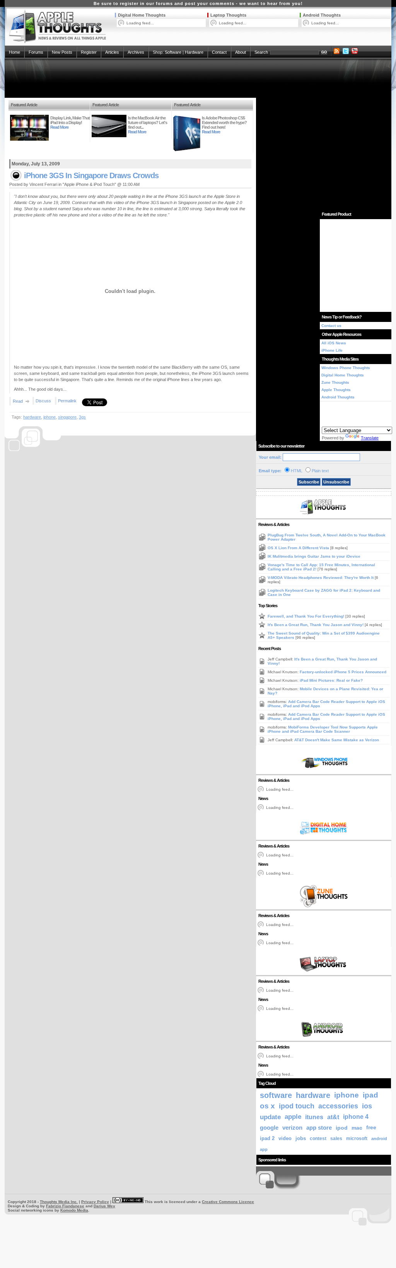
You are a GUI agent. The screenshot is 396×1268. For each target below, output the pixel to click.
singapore (67, 417)
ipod (342, 1128)
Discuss (43, 400)
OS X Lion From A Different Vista (299, 548)
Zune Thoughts (335, 382)
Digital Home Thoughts (142, 15)
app (264, 1149)
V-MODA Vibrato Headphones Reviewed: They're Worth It (321, 577)
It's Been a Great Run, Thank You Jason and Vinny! (316, 625)
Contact (219, 52)
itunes (314, 1116)
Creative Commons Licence (228, 1202)
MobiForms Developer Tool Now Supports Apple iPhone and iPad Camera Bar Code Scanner (323, 729)
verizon (292, 1127)
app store (319, 1128)
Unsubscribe (336, 482)
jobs (300, 1138)
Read (18, 401)
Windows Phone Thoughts (345, 368)
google (269, 1127)
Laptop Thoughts (228, 15)
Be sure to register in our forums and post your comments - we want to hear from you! (198, 3)
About (240, 52)
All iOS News (333, 343)
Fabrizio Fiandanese (65, 1206)
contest (318, 1138)
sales (336, 1138)
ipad (370, 1095)
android (379, 1138)
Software (173, 52)
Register (89, 52)
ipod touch (296, 1106)
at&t (333, 1116)
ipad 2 (267, 1138)
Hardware (194, 52)
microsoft (356, 1138)
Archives (136, 52)
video (285, 1138)
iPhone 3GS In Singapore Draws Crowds (91, 175)
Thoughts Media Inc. (59, 1202)
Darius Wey (104, 1206)
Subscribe (309, 482)
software (276, 1095)
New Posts (62, 52)
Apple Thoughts (336, 390)
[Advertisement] (198, 78)
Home (14, 52)
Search (261, 52)
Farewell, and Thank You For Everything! (306, 616)
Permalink (67, 400)
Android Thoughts (322, 15)
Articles (112, 52)
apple (293, 1116)
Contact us (331, 325)
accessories (338, 1106)
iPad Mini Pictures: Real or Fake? (331, 680)
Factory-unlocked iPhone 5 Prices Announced (343, 672)
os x (267, 1106)
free (371, 1127)
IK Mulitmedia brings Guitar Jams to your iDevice (314, 556)
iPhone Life (332, 350)
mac (357, 1128)
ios (367, 1106)
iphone (49, 417)
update (270, 1117)
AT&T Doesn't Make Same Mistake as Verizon (336, 740)
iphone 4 (356, 1116)
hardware (32, 417)
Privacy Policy (95, 1202)
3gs (82, 417)
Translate (370, 438)
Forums (36, 52)
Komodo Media (74, 1210)
